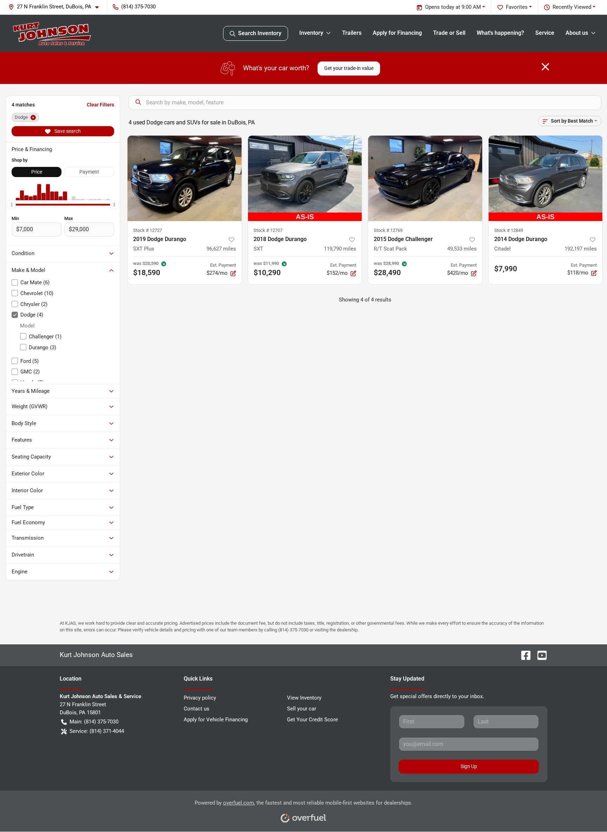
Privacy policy (200, 698)
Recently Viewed (572, 7)
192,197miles (580, 249)
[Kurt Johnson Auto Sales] (52, 33)
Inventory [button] (311, 33)
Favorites (517, 7)
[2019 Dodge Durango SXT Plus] (185, 178)
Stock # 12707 (268, 230)
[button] (56, 7)
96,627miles (221, 249)
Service (544, 33)
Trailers (351, 33)
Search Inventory (259, 33)
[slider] (11, 204)
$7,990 (505, 269)
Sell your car (301, 709)
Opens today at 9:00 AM (453, 7)
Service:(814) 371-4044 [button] (97, 731)
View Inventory (304, 698)
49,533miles (462, 249)
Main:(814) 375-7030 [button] (94, 722)
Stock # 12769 (388, 230)
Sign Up (469, 766)
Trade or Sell (449, 33)
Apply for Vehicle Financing (216, 719)
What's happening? (500, 33)
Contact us (196, 709)
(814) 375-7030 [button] (138, 7)
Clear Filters (100, 105)
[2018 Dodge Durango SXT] (305, 178)
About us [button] (577, 33)
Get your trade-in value (348, 68)
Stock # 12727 (147, 230)
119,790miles (340, 249)
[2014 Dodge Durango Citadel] (546, 178)
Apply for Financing (397, 33)
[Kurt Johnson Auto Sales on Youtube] (539, 655)
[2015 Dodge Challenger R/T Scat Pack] (425, 178)
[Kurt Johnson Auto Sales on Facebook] (523, 655)
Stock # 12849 (508, 230)
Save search (67, 131)
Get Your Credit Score (312, 719)
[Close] (545, 66)
